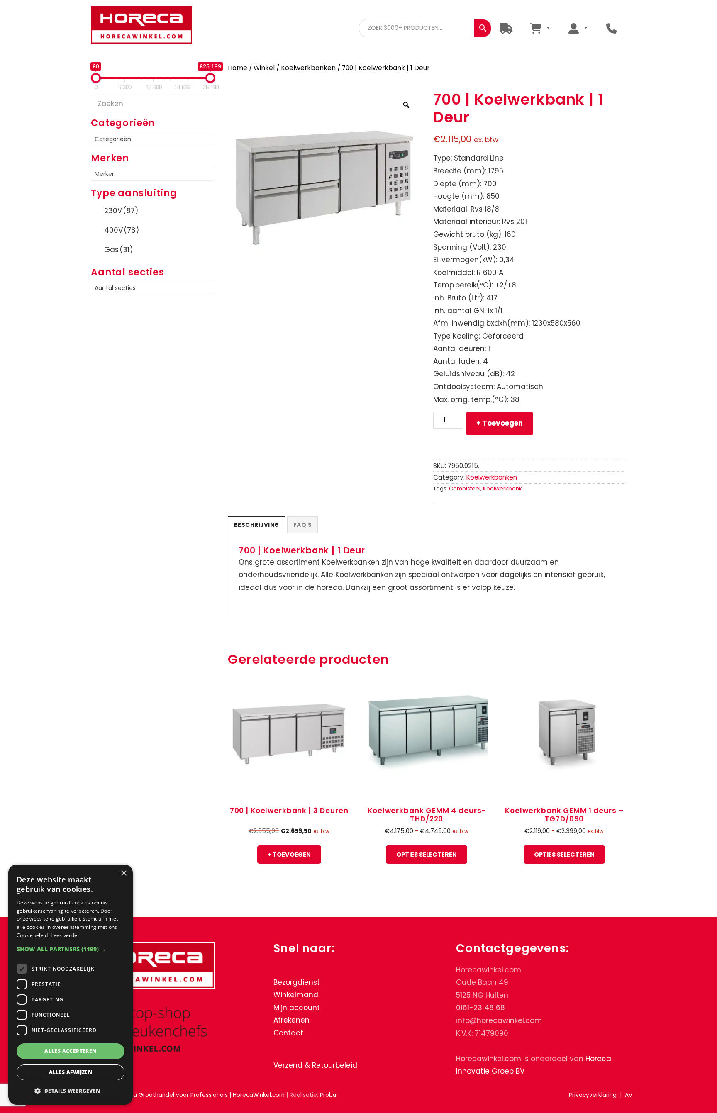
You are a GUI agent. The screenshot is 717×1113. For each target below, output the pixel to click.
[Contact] (611, 28)
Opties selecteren (426, 854)
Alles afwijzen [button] (71, 1072)
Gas (118, 250)
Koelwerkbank (502, 488)
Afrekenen (291, 1020)
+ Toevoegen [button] (289, 854)
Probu (328, 1095)
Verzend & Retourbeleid (315, 1065)
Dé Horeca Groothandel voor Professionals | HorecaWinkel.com (148, 26)
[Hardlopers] (506, 28)
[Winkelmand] (539, 28)
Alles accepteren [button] (70, 1051)
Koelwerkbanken (308, 67)
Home (237, 67)
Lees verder (65, 935)
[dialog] (70, 985)
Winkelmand (295, 995)
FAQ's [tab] (302, 525)
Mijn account (296, 1008)
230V (121, 211)
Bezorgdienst (296, 982)
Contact (288, 1033)
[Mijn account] (578, 28)
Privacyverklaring (593, 1095)
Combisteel (464, 488)
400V (121, 230)
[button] (70, 949)
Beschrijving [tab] (256, 525)
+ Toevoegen (499, 423)
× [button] (123, 873)
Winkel (264, 67)
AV (628, 1095)
